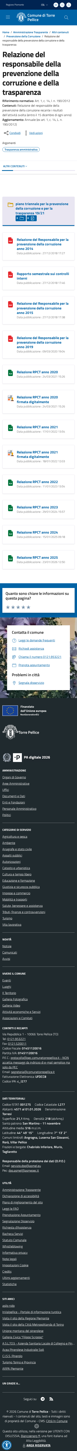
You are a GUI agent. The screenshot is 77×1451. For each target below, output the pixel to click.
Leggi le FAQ (10, 1208)
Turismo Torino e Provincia (19, 1362)
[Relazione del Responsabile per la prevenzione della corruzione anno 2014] (10, 240)
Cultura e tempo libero (16, 874)
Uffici (5, 789)
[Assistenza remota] (36, 1425)
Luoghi (6, 986)
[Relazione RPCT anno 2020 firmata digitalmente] (10, 397)
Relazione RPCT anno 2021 (37, 427)
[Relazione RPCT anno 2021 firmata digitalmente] (10, 452)
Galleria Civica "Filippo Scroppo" (22, 1337)
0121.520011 (17, 1043)
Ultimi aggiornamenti (16, 1277)
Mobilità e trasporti (14, 899)
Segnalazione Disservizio (18, 1221)
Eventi (6, 980)
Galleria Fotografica (15, 999)
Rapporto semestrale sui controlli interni (43, 276)
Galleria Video (11, 1005)
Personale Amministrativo (19, 808)
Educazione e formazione (18, 880)
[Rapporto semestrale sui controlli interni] (10, 274)
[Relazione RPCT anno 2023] (10, 507)
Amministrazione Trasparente (30, 32)
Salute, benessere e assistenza (22, 905)
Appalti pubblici (12, 855)
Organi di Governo (14, 777)
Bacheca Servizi (12, 1233)
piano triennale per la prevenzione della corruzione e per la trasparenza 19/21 (42, 208)
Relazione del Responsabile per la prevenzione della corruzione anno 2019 (43, 342)
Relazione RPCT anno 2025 (37, 557)
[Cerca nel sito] (66, 17)
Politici (6, 815)
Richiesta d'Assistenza (16, 1227)
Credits (6, 1271)
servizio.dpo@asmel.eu (26, 1165)
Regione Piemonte (15, 4)
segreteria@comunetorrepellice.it (33, 1071)
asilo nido (8, 1305)
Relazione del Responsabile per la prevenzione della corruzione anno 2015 (43, 308)
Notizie (6, 946)
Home (5, 32)
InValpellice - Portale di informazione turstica (31, 1312)
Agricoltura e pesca (14, 836)
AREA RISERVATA (38, 1445)
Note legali (9, 1259)
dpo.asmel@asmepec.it (23, 1170)
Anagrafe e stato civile (17, 849)
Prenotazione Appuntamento (21, 1215)
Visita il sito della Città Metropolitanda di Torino (33, 1324)
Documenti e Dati (13, 796)
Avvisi (6, 958)
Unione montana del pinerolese (22, 1330)
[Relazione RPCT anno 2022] (10, 482)
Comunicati (9, 952)
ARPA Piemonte (12, 1368)
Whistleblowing (12, 1246)
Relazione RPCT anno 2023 (37, 507)
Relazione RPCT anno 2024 (37, 532)
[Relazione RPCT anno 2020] (10, 372)
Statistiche (9, 1284)
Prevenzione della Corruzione (23, 36)
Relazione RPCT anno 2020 (37, 372)
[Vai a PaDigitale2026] (26, 757)
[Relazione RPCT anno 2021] (10, 427)
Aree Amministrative (15, 783)
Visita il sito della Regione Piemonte (25, 1318)
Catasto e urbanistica (16, 868)
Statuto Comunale (14, 1240)
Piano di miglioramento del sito (22, 1202)
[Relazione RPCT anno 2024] (10, 532)
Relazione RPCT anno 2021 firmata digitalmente (37, 454)
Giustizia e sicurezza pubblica (21, 886)
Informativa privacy (15, 1252)
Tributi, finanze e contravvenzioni (23, 912)
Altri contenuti (60, 32)
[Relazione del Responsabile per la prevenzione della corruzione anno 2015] (10, 304)
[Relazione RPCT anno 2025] (10, 558)
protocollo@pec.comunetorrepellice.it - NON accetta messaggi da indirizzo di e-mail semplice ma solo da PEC (36, 1062)
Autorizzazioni (11, 861)
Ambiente (8, 842)
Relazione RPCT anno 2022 (37, 481)
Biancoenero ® (30, 1436)
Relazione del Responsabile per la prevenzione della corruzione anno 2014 (43, 244)
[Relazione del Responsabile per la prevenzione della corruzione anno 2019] (10, 338)
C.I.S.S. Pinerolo (12, 1356)
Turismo (7, 918)
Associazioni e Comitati (17, 1018)
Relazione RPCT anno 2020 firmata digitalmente (37, 399)
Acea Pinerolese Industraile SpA (23, 1349)
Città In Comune (57, 1421)
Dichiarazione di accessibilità (20, 1196)
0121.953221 (16, 1038)
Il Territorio (9, 993)
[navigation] (8, 17)
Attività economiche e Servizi (21, 1011)
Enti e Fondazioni (13, 802)
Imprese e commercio (16, 893)
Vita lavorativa (11, 924)
